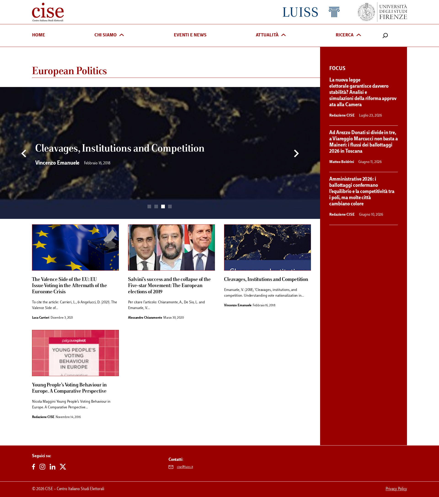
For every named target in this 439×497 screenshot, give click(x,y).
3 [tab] (163, 206)
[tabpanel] (160, 153)
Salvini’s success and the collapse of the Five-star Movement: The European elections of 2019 (169, 286)
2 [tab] (156, 206)
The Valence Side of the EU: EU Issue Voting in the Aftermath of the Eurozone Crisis (69, 286)
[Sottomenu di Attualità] (283, 35)
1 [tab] (149, 206)
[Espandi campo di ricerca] (385, 35)
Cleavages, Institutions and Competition (266, 279)
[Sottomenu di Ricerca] (358, 35)
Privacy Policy (396, 489)
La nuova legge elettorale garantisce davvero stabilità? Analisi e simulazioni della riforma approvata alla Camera (362, 93)
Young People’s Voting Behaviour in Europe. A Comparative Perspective (69, 388)
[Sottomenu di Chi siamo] (121, 35)
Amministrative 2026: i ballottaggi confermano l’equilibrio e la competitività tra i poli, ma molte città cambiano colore (361, 192)
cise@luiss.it (185, 467)
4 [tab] (170, 206)
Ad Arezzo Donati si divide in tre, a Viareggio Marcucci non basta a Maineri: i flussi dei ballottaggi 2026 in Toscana (363, 142)
